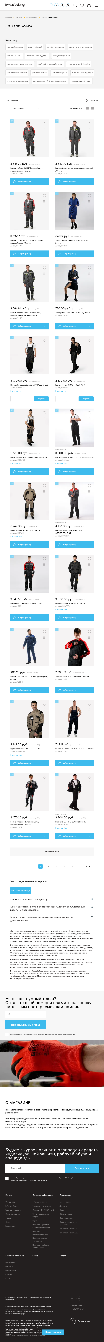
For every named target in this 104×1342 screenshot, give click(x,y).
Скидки (63, 1256)
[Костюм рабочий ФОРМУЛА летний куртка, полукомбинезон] (29, 152)
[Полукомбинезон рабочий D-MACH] (29, 369)
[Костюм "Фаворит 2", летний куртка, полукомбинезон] (29, 806)
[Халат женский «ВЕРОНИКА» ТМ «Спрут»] (74, 224)
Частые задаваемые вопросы (40, 1215)
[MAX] (68, 5)
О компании (10, 1262)
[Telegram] (62, 5)
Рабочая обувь (11, 1206)
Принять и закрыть (53, 1332)
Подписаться (81, 1168)
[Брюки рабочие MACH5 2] (29, 515)
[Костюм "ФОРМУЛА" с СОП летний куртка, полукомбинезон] (29, 224)
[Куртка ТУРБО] (74, 806)
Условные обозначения (41, 1206)
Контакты (9, 1266)
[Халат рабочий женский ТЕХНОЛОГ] (74, 296)
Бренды (35, 1256)
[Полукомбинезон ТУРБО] (74, 442)
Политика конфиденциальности (41, 1233)
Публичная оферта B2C (69, 1233)
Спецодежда (10, 1202)
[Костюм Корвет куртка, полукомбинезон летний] (74, 152)
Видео (34, 1221)
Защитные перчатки (13, 1210)
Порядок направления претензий (68, 1223)
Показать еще (52, 851)
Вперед (88, 866)
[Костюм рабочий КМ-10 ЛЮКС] (74, 515)
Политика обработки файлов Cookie (40, 1246)
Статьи (8, 1279)
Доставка (63, 1206)
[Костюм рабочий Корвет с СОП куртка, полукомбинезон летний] (29, 296)
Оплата (62, 1210)
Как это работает (66, 1202)
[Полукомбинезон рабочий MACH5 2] (29, 442)
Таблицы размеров (39, 1202)
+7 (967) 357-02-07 (77, 1309)
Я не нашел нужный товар (25, 1024)
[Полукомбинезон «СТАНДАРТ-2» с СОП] (74, 733)
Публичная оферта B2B (69, 1229)
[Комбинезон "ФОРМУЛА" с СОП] (29, 588)
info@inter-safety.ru (77, 1305)
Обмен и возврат (66, 1214)
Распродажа (10, 1226)
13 (80, 866)
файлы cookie (24, 1329)
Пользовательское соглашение (39, 1239)
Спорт (7, 1222)
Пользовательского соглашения (38, 1180)
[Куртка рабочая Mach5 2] (29, 733)
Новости (8, 1275)
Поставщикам (10, 1271)
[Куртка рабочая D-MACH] (74, 588)
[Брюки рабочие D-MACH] (74, 369)
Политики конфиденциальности (19, 1180)
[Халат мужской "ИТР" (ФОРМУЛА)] (74, 660)
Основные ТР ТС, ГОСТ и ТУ (43, 1210)
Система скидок (66, 1218)
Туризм (8, 1218)
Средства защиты (12, 1214)
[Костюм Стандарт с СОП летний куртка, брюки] (29, 660)
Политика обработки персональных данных (41, 1226)
